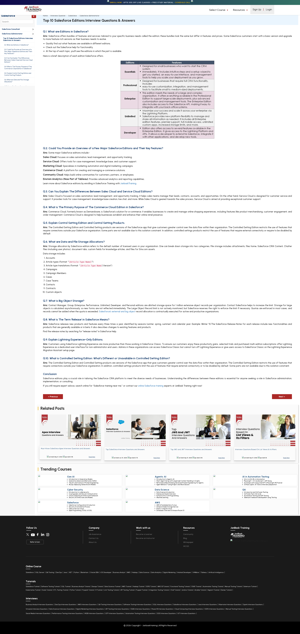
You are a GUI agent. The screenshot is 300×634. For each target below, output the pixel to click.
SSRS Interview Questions (214, 609)
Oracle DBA (94, 572)
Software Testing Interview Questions (137, 605)
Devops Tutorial (97, 586)
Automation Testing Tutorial (213, 586)
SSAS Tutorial (196, 586)
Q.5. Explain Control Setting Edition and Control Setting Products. (17, 74)
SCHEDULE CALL (182, 2)
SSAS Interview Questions (140, 609)
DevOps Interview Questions (65, 605)
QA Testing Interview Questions (110, 605)
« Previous (53, 396)
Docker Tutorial (226, 590)
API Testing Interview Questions (117, 609)
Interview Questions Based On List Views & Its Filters (255, 449)
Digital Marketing (169, 572)
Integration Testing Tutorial (159, 590)
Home (45, 16)
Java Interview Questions (207, 605)
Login (269, 9)
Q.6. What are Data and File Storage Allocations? (16, 81)
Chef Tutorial (175, 590)
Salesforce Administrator (12, 34)
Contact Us (93, 538)
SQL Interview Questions (162, 605)
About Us (92, 542)
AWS (128, 572)
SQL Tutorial (65, 586)
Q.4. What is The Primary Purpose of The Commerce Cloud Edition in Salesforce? (18, 67)
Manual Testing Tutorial (233, 586)
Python (76, 572)
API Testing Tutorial (127, 590)
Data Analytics (156, 572)
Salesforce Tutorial (32, 586)
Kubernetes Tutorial (33, 590)
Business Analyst (119, 572)
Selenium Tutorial (250, 586)
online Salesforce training (150, 385)
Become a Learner (144, 534)
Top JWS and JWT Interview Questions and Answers (191, 449)
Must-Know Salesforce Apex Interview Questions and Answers (65, 448)
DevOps (59, 572)
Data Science (144, 572)
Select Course (217, 9)
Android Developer (184, 572)
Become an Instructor (145, 538)
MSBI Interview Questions (93, 613)
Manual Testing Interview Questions (239, 609)
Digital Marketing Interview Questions (90, 609)
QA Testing (50, 572)
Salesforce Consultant (11, 29)
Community (188, 534)
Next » (282, 396)
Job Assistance (95, 534)
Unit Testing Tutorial (111, 590)
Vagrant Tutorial (213, 590)
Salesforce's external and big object (117, 311)
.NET (70, 572)
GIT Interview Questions (186, 613)
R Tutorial (99, 590)
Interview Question (58, 16)
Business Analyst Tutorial (81, 586)
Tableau (204, 572)
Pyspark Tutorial (88, 590)
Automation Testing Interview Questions (140, 613)
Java (65, 572)
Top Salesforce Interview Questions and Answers (125, 449)
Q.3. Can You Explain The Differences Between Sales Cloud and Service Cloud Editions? (18, 60)
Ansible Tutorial (200, 590)
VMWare (196, 572)
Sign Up (257, 9)
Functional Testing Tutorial (180, 586)
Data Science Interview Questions (61, 609)
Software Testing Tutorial (50, 586)
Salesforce (8, 15)
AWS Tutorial (126, 586)
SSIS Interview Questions (166, 613)
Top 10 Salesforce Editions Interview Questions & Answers (18, 39)
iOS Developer (105, 572)
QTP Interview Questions (114, 613)
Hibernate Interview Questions (230, 605)
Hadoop (135, 572)
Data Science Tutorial (112, 586)
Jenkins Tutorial (187, 590)
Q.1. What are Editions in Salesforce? (16, 45)
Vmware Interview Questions (36, 609)
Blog (185, 538)
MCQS (186, 546)
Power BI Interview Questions (162, 609)
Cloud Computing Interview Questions (189, 609)
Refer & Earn (35, 542)
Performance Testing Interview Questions (67, 613)
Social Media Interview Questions (38, 613)
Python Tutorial (75, 590)
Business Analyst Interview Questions (39, 605)
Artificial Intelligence (216, 572)
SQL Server (39, 572)
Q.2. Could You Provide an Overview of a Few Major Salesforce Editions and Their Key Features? (18, 51)
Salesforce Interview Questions (184, 605)
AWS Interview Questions (87, 605)
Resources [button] (239, 9)
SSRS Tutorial (151, 586)
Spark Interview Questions (253, 605)
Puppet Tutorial (141, 590)
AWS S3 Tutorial (163, 586)
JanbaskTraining (128, 183)
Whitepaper (188, 542)
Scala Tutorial (47, 590)
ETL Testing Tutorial (61, 590)
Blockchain (84, 572)
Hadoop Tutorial (138, 586)
